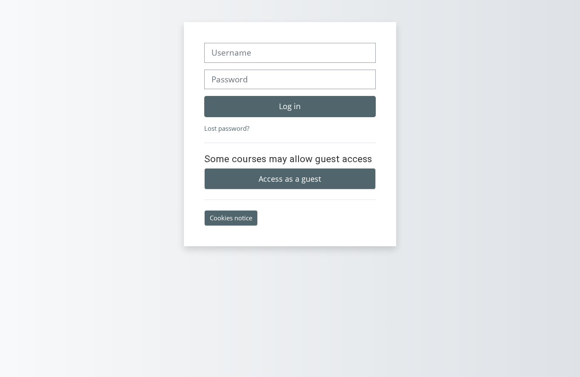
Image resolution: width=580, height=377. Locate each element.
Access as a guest (290, 179)
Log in (290, 106)
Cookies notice (231, 218)
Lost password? (226, 128)
